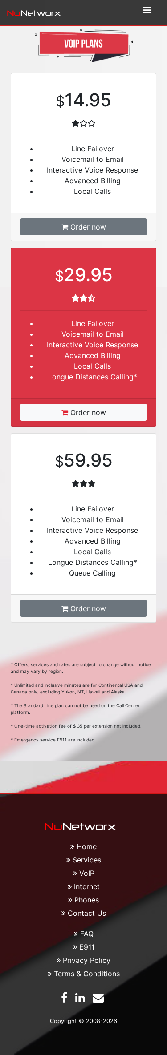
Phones (86, 899)
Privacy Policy (86, 960)
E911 (86, 946)
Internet (87, 886)
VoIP (86, 873)
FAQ (87, 933)
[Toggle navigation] (147, 12)
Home (87, 846)
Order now (87, 226)
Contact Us (87, 913)
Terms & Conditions (87, 973)
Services (87, 859)
